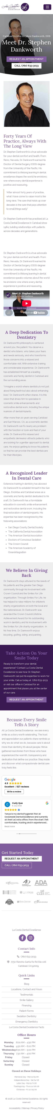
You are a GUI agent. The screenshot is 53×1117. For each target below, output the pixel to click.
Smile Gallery (26, 1000)
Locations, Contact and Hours (26, 989)
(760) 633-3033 (40, 680)
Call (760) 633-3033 (26, 65)
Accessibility (15, 1108)
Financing (26, 1005)
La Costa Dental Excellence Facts (26, 1027)
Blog (26, 984)
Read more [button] (10, 826)
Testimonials (26, 994)
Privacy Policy (37, 1108)
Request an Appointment (26, 59)
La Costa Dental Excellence (25, 1099)
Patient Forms (26, 1010)
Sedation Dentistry (26, 1016)
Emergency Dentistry (26, 1021)
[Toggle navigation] (47, 7)
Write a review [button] (14, 791)
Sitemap (26, 1108)
